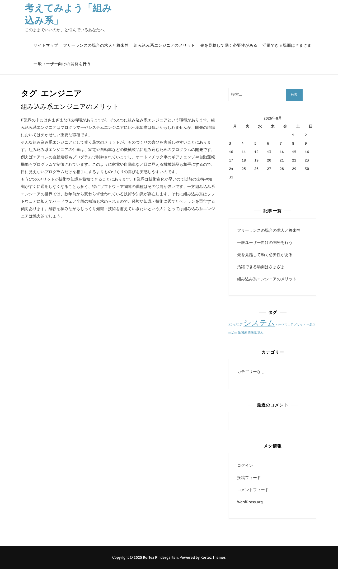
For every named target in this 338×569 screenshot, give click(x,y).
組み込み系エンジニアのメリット (164, 45)
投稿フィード (249, 477)
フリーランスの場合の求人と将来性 (96, 45)
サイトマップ (46, 45)
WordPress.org (250, 502)
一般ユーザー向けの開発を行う (62, 63)
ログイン (245, 465)
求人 (260, 332)
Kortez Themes (213, 557)
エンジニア (235, 324)
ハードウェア (284, 324)
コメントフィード (253, 489)
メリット (300, 324)
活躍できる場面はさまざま (287, 45)
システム (259, 323)
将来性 (252, 332)
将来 (244, 332)
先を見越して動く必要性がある (228, 45)
